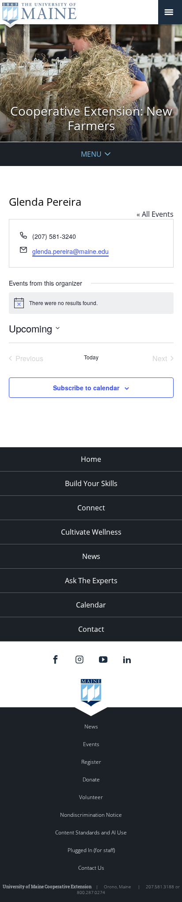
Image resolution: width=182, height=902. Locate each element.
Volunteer (91, 797)
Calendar (91, 605)
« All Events (155, 214)
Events (91, 744)
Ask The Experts (91, 580)
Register (91, 762)
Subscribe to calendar (86, 387)
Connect (91, 508)
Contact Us (91, 868)
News (91, 556)
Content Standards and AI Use (91, 832)
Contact (91, 629)
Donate (91, 779)
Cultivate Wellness (91, 532)
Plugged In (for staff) (91, 850)
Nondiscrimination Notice (91, 815)
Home (91, 459)
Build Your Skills (91, 483)
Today (91, 357)
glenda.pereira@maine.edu (70, 251)
